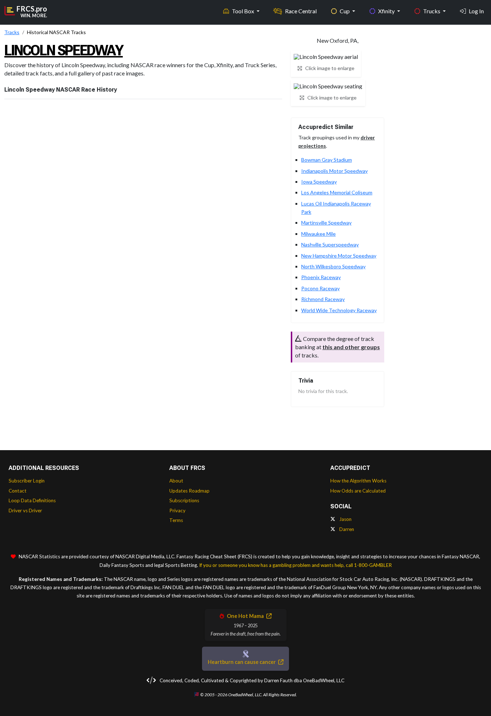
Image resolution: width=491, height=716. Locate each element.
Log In (476, 11)
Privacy (177, 510)
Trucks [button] (432, 11)
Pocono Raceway (320, 288)
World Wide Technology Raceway (339, 310)
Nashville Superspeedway (330, 244)
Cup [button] (345, 11)
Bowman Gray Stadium (326, 160)
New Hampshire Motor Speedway (338, 256)
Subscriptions (184, 500)
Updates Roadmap (189, 491)
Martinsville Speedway (326, 223)
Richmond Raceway (323, 299)
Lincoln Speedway (63, 50)
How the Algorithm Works (358, 481)
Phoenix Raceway (321, 277)
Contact (18, 491)
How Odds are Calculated (358, 491)
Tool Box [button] (243, 11)
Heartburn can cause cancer (242, 662)
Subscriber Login (27, 481)
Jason (345, 519)
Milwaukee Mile (318, 234)
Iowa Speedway (319, 182)
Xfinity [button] (387, 11)
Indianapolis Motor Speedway (334, 171)
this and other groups (351, 346)
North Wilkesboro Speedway (333, 266)
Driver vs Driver (25, 510)
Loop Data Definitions (32, 500)
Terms (176, 520)
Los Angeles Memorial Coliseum (336, 192)
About (176, 481)
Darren (346, 529)
